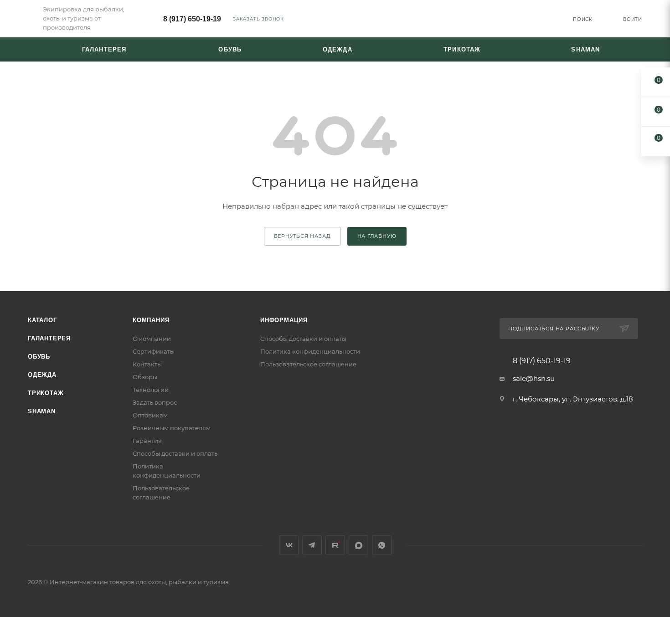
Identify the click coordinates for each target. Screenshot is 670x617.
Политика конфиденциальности (310, 351)
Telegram (312, 545)
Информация (284, 320)
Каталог (42, 320)
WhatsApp (382, 545)
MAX (358, 545)
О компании (152, 338)
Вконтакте (289, 545)
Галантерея (49, 338)
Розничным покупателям (172, 428)
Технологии (151, 389)
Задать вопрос (155, 402)
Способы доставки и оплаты (176, 453)
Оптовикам (150, 415)
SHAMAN (42, 411)
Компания (151, 320)
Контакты (147, 364)
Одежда (42, 374)
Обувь (39, 356)
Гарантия (147, 440)
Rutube (335, 545)
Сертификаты (154, 351)
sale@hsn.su (534, 378)
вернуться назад (302, 236)
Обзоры (145, 376)
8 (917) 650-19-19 (192, 19)
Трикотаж (45, 393)
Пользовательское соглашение (308, 364)
